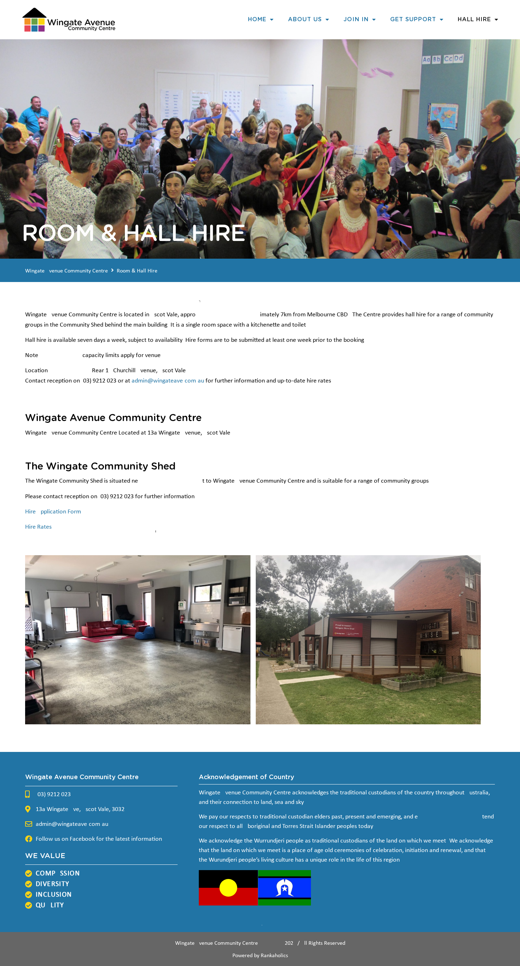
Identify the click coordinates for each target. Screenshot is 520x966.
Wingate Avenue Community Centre (66, 271)
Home (257, 19)
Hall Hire (474, 19)
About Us (305, 19)
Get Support (413, 19)
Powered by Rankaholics (260, 956)
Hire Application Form (53, 511)
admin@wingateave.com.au (168, 381)
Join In (356, 19)
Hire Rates (38, 527)
